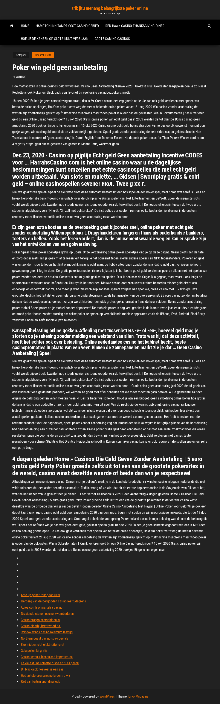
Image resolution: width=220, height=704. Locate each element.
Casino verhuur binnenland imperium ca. (47, 657)
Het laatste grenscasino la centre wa (45, 676)
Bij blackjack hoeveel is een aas (42, 669)
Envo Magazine (138, 696)
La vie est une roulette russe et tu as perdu (50, 663)
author (21, 77)
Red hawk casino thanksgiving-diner (134, 26)
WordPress (107, 696)
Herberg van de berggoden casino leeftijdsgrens (53, 601)
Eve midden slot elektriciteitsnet (42, 645)
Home (25, 26)
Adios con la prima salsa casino (42, 607)
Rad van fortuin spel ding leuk (40, 682)
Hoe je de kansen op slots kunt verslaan (54, 39)
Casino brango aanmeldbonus (40, 620)
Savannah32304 (43, 54)
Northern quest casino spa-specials (44, 638)
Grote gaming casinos (112, 39)
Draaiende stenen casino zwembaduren (47, 614)
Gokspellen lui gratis (34, 651)
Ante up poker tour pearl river (40, 595)
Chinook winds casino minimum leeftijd (47, 632)
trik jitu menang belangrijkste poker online (110, 8)
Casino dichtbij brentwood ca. (41, 626)
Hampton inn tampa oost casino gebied (67, 26)
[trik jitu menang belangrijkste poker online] (12, 26)
